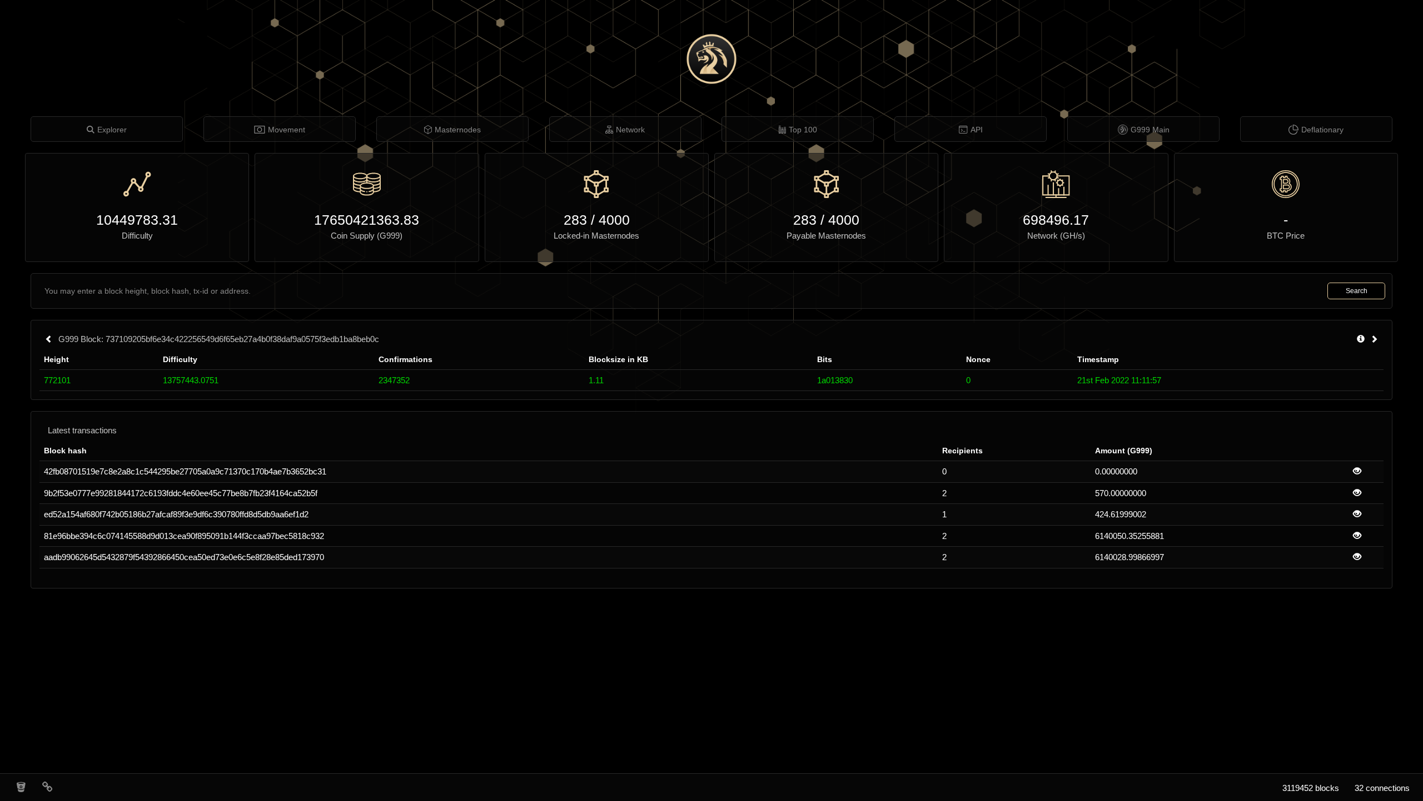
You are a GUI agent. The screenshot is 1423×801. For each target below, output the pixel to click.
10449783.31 (137, 220)
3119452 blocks (1310, 788)
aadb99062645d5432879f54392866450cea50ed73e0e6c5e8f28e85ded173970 (184, 557)
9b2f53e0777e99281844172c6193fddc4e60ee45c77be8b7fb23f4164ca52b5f (180, 493)
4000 (614, 220)
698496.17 (1056, 220)
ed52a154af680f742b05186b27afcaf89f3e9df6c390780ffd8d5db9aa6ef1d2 (176, 514)
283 (575, 220)
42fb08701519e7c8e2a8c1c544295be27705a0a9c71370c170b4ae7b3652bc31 (185, 471)
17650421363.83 (366, 220)
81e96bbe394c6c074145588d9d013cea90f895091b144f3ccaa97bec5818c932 (184, 536)
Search (1356, 291)
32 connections (1382, 788)
